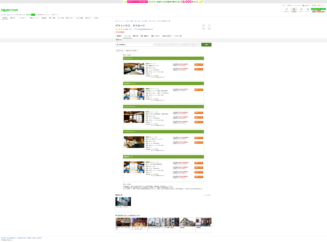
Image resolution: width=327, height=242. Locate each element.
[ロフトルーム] (134, 69)
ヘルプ (283, 5)
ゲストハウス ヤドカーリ (130, 25)
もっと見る (207, 195)
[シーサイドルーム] (134, 142)
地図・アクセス (155, 36)
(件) (130, 29)
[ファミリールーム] (134, 117)
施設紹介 (119, 36)
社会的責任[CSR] (21, 238)
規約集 (34, 238)
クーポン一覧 (177, 36)
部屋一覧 (135, 36)
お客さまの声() (167, 36)
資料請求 (39, 238)
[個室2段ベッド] (134, 167)
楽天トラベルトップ (120, 21)
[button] (130, 198)
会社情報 (3, 238)
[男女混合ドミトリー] (134, 94)
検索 (206, 44)
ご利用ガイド (290, 5)
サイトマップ (298, 5)
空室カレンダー (198, 64)
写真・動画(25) (145, 36)
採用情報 (29, 238)
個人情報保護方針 (11, 238)
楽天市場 (314, 5)
